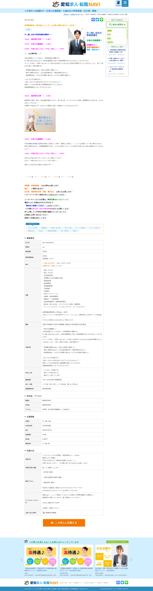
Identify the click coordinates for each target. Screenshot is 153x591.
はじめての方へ (28, 588)
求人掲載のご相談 (55, 588)
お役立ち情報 (46, 588)
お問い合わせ (83, 588)
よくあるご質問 (38, 588)
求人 (82, 14)
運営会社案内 (65, 588)
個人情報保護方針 (74, 588)
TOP (72, 14)
